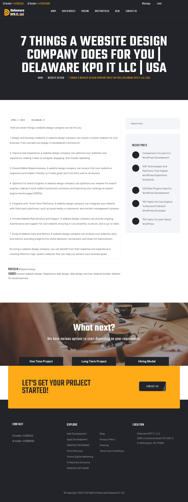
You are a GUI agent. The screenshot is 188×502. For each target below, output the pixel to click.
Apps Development (77, 439)
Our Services (68, 11)
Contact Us (131, 11)
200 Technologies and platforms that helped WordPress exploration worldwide (155, 173)
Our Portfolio (102, 11)
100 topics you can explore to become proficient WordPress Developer (157, 206)
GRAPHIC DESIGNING (78, 445)
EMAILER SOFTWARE (78, 468)
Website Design (56, 78)
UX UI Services (75, 451)
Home (53, 11)
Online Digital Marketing (80, 456)
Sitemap (104, 445)
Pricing (85, 11)
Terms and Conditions (112, 451)
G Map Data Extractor (78, 462)
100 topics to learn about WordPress (156, 221)
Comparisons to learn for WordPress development (156, 155)
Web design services (81, 273)
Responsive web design (56, 273)
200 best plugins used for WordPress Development (157, 190)
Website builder (102, 273)
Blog (117, 11)
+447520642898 (43, 4)
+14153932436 (18, 4)
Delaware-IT (38, 120)
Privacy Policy (107, 439)
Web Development (77, 433)
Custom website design (29, 273)
